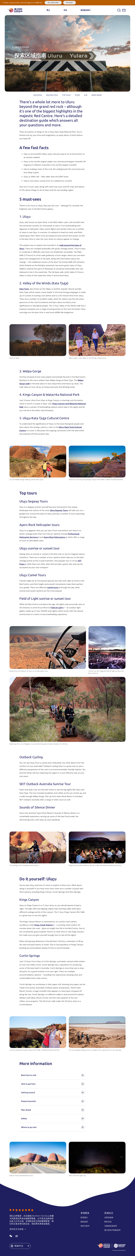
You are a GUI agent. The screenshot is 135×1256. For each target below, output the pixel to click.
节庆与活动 (66, 95)
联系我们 (84, 1217)
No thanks (69, 2)
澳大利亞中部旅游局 (112, 1230)
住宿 (85, 95)
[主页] (14, 10)
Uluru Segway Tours (59, 510)
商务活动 (107, 1222)
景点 (48, 10)
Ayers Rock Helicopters (54, 537)
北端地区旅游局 (110, 1226)
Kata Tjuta (24, 289)
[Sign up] (124, 10)
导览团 (77, 95)
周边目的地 (37, 95)
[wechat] (10, 1236)
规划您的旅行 (86, 10)
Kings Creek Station (43, 925)
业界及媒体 (108, 1217)
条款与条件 (85, 1226)
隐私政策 (84, 1222)
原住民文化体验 (16, 1229)
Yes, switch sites (53, 2)
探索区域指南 (97, 95)
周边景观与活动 (52, 95)
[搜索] (119, 10)
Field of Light (57, 607)
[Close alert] (132, 2)
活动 (65, 10)
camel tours (52, 587)
